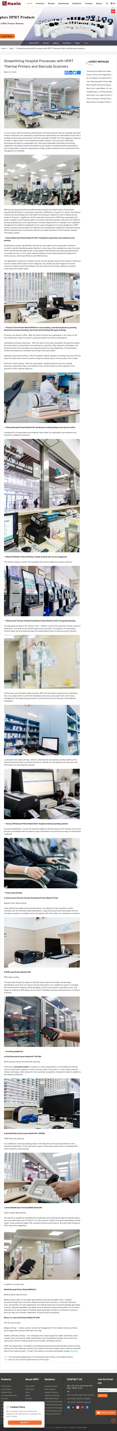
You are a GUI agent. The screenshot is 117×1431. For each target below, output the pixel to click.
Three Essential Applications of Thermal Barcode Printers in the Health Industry (41, 1357)
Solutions (76, 3)
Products (40, 3)
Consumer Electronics (9, 1395)
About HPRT (34, 43)
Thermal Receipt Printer (53, 1411)
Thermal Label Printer (53, 1414)
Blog (86, 43)
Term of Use (74, 1427)
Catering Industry (51, 1386)
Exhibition (67, 43)
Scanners (4, 1398)
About (99, 3)
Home (29, 3)
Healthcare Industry (52, 1395)
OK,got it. (24, 1422)
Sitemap (83, 1427)
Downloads (63, 3)
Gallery (56, 43)
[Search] (107, 3)
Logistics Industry (51, 1392)
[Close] (42, 1404)
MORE (90, 65)
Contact (89, 3)
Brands (51, 3)
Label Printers (6, 1389)
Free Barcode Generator (53, 1401)
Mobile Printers (6, 1392)
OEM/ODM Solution (52, 1398)
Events (46, 43)
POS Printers (6, 1386)
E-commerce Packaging (53, 1408)
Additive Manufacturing (53, 1405)
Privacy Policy (61, 1427)
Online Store (29, 1389)
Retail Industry (50, 1389)
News (77, 43)
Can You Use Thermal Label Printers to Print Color (28, 1359)
